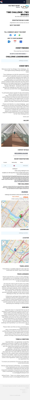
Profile (18, 7)
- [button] (3, 205)
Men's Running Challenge (21, 153)
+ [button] (3, 203)
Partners (24, 392)
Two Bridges (24, 191)
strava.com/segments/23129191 (21, 181)
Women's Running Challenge (20, 155)
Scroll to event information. (18, 53)
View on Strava (15, 196)
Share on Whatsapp (19, 35)
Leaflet (27, 226)
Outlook (9, 41)
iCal (15, 41)
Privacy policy (23, 389)
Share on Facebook (11, 35)
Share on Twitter (15, 35)
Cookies (24, 391)
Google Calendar (21, 41)
